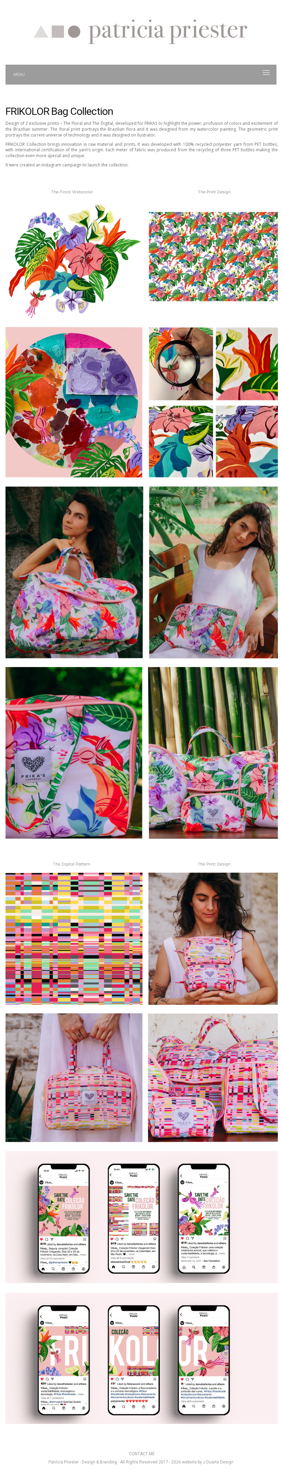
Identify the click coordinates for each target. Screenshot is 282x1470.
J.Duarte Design (218, 1462)
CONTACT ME (142, 1453)
